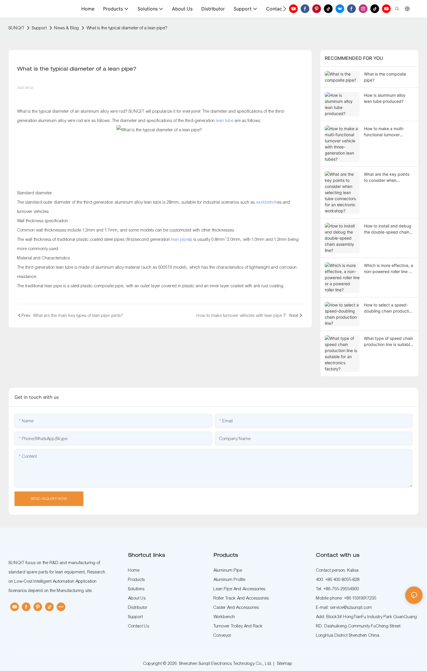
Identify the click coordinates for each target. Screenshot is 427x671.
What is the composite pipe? (385, 76)
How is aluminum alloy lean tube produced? (385, 98)
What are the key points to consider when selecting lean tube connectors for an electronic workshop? (386, 177)
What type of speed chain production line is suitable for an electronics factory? (389, 341)
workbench (266, 202)
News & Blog (66, 28)
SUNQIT (16, 28)
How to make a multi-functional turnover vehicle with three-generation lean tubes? (385, 132)
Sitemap (285, 663)
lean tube (225, 120)
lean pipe (180, 239)
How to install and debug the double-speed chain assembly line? (387, 229)
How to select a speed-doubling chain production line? (389, 308)
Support (39, 28)
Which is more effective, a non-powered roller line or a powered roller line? (388, 268)
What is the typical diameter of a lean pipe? (127, 28)
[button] (284, 8)
